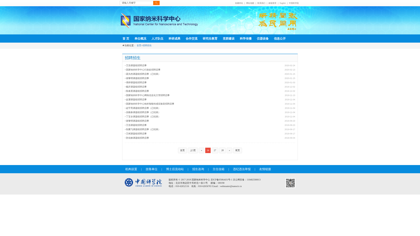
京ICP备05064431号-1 (221, 179)
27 (215, 150)
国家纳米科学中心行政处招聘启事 (143, 70)
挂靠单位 (152, 169)
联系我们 (261, 3)
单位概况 (140, 38)
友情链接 (265, 169)
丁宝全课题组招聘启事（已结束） (143, 116)
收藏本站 (239, 3)
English (283, 3)
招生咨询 (198, 169)
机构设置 (131, 169)
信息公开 (280, 38)
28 (222, 150)
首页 (139, 45)
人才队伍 (157, 38)
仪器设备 (263, 38)
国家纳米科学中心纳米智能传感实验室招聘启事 (150, 104)
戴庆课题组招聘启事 (136, 87)
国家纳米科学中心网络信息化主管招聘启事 (148, 95)
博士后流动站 (175, 169)
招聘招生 (147, 45)
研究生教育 (210, 38)
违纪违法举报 (242, 169)
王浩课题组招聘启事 (136, 65)
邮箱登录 (272, 3)
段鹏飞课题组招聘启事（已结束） (143, 129)
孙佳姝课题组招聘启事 (137, 138)
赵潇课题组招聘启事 (136, 99)
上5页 (193, 150)
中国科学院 (294, 3)
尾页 (237, 150)
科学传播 (246, 38)
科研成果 (174, 38)
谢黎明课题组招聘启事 (137, 78)
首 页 (126, 38)
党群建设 (229, 38)
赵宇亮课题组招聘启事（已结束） (143, 108)
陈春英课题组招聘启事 (137, 91)
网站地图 (250, 3)
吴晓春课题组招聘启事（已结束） (143, 112)
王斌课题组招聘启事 (136, 133)
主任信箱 (218, 169)
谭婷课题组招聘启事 (136, 82)
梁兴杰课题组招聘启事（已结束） (143, 74)
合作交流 (192, 38)
